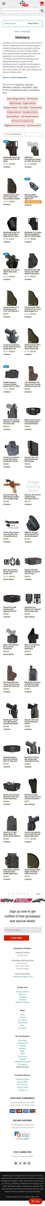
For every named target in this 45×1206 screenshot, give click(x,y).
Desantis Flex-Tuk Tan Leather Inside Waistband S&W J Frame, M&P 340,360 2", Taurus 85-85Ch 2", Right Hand (33, 499)
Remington (22, 1064)
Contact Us (22, 1090)
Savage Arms (22, 1043)
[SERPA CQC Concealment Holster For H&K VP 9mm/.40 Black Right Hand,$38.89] (33, 148)
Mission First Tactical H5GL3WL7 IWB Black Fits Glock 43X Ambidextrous (11, 422)
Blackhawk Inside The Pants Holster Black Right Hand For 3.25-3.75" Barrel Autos (11, 235)
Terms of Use (22, 1085)
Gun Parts (22, 1020)
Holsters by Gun (34, 125)
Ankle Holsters (13, 116)
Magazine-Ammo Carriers (15, 125)
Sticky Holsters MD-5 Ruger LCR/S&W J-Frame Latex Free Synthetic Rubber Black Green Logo (32, 873)
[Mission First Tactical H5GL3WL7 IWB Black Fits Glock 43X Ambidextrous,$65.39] (12, 411)
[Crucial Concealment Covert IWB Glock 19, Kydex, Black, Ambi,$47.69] (33, 823)
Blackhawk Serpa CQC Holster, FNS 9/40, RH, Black (11, 159)
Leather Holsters (11, 108)
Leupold (22, 1059)
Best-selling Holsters (16, 99)
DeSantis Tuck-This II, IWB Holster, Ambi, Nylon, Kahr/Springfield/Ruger (11, 273)
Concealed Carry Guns (19, 90)
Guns (22, 1015)
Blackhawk (7, 87)
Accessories (23, 1023)
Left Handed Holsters (29, 116)
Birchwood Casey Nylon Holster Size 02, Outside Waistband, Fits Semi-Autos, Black (33, 797)
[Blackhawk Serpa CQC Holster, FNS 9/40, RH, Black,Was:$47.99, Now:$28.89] (12, 148)
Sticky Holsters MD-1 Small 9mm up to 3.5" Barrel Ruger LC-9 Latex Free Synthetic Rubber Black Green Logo (33, 312)
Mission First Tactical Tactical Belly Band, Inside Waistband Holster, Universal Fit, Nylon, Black (32, 423)
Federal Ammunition (22, 1062)
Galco (35, 87)
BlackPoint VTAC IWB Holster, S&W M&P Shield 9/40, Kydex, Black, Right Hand (32, 273)
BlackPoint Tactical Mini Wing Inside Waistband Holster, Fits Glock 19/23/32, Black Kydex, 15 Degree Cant (32, 762)
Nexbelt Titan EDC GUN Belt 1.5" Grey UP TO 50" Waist (32, 572)
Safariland (19, 84)
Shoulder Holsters (30, 112)
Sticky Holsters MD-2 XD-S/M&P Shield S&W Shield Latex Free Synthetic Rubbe (33, 348)
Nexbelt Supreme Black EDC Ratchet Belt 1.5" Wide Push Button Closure (10, 760)
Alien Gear (29, 84)
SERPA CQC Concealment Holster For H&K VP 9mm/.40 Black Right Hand (33, 160)
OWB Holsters (15, 103)
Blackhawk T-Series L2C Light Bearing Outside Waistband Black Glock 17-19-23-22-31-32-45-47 (11, 723)
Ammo (22, 1017)
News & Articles (22, 992)
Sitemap (22, 1000)
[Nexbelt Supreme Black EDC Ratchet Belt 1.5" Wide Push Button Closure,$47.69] (12, 748)
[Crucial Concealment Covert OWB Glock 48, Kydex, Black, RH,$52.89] (12, 336)
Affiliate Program (22, 1002)
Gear (22, 1025)
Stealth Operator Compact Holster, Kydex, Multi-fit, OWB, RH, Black (11, 385)
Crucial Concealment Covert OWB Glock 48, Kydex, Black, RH (11, 347)
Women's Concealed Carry (22, 121)
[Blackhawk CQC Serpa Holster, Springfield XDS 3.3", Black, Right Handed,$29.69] (33, 223)
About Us (22, 994)
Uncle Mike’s (27, 87)
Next (38, 894)
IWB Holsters (32, 99)
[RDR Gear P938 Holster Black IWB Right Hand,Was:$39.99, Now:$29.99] (33, 186)
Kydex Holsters (29, 103)
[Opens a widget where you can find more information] (35, 1201)
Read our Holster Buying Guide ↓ (15, 77)
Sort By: (7, 134)
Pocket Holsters (14, 112)
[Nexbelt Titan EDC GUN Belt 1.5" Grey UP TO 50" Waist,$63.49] (33, 561)
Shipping (22, 997)
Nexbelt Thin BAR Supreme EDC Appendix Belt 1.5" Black (10, 610)
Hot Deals (22, 1028)
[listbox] (18, 134)
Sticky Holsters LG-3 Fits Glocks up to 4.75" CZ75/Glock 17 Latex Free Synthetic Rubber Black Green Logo (11, 312)
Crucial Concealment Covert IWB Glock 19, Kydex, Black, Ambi (32, 834)
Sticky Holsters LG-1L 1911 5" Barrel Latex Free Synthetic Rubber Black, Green (11, 198)
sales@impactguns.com (22, 976)
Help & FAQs (23, 1082)
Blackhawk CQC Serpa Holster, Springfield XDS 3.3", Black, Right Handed (33, 235)
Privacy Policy (22, 1087)
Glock (22, 1054)
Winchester (22, 1056)
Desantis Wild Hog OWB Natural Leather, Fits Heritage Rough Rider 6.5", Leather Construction (11, 498)
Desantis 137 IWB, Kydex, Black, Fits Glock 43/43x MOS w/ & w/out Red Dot (11, 835)
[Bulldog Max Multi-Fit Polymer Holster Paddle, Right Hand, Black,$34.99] (12, 861)
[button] (22, 23)
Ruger (22, 1051)
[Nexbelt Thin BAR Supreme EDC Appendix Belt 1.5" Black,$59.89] (12, 598)
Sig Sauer (22, 1048)
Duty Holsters (35, 108)
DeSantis (16, 87)
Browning (22, 1040)
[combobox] (21, 11)
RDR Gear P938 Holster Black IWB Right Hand (31, 197)
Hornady (22, 1046)
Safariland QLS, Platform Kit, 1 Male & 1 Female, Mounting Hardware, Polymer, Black (33, 611)
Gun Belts (24, 108)
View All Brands (22, 1067)
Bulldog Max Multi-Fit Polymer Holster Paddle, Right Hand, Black (11, 872)
